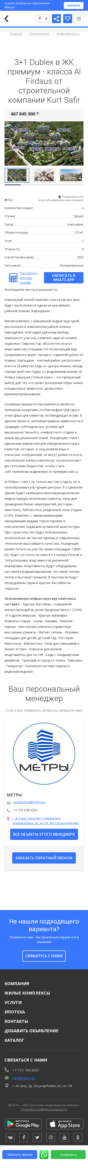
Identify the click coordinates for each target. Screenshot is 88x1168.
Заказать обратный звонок (44, 857)
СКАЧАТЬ (73, 5)
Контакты (16, 1021)
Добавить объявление (31, 1030)
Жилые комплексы (27, 993)
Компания (17, 983)
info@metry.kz (24, 1078)
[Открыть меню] (78, 18)
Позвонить (68, 1154)
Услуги (13, 1002)
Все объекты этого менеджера (44, 834)
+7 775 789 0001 (26, 1070)
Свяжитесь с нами (44, 955)
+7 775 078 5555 (25, 810)
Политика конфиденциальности (44, 1109)
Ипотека (15, 1012)
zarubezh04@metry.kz (29, 802)
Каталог (14, 1040)
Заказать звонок (20, 1154)
